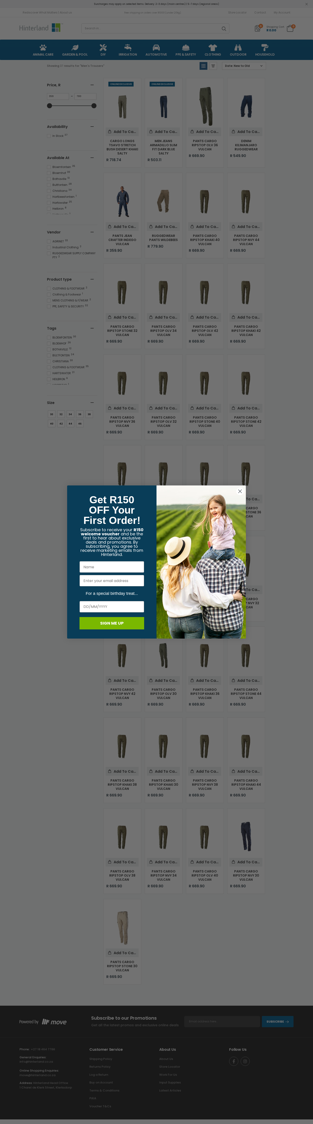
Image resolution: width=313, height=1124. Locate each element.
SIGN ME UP (112, 623)
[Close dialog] (240, 491)
